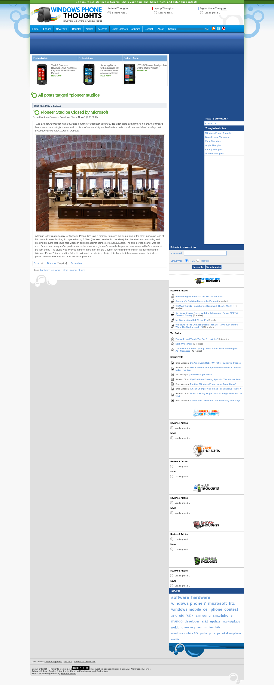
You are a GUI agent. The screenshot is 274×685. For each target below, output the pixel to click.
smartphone (222, 615)
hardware (45, 270)
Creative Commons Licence (136, 669)
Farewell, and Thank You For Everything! (197, 339)
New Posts (61, 29)
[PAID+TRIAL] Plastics (200, 374)
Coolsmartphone (53, 661)
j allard (65, 270)
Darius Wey (103, 671)
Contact (149, 29)
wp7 (189, 615)
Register (76, 29)
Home (35, 29)
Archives (102, 29)
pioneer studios (77, 270)
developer (192, 621)
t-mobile (214, 627)
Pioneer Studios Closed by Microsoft (74, 112)
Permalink (76, 263)
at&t (205, 621)
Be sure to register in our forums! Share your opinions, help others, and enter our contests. (137, 2)
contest (231, 609)
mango (177, 621)
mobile (175, 639)
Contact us (210, 123)
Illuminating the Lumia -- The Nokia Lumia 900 (199, 296)
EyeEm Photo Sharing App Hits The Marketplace (215, 379)
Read (37, 263)
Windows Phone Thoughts (218, 133)
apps (217, 633)
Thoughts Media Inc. (59, 669)
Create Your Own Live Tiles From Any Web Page (215, 400)
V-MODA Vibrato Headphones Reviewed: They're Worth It (205, 306)
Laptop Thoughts (164, 8)
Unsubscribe (213, 267)
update (215, 621)
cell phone (212, 609)
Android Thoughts (117, 8)
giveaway (188, 627)
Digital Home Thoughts (213, 8)
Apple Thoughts (213, 145)
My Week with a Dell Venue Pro (192, 320)
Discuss (51, 263)
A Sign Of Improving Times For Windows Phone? (215, 389)
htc (232, 603)
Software (123, 29)
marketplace (231, 621)
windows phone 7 (188, 603)
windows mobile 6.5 (184, 633)
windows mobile (186, 609)
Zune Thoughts (213, 141)
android (177, 615)
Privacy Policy (39, 671)
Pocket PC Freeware (84, 661)
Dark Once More (184, 344)
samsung (203, 615)
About (161, 29)
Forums (47, 29)
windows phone (231, 633)
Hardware (135, 29)
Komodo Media (68, 673)
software (55, 270)
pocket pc (206, 633)
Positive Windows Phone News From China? (213, 384)
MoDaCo (68, 661)
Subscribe (198, 267)
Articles (89, 29)
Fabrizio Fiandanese (80, 671)
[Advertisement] (137, 43)
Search (172, 29)
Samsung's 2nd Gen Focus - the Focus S (197, 301)
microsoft (217, 603)
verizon (202, 627)
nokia (175, 627)
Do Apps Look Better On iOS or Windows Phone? (215, 363)
